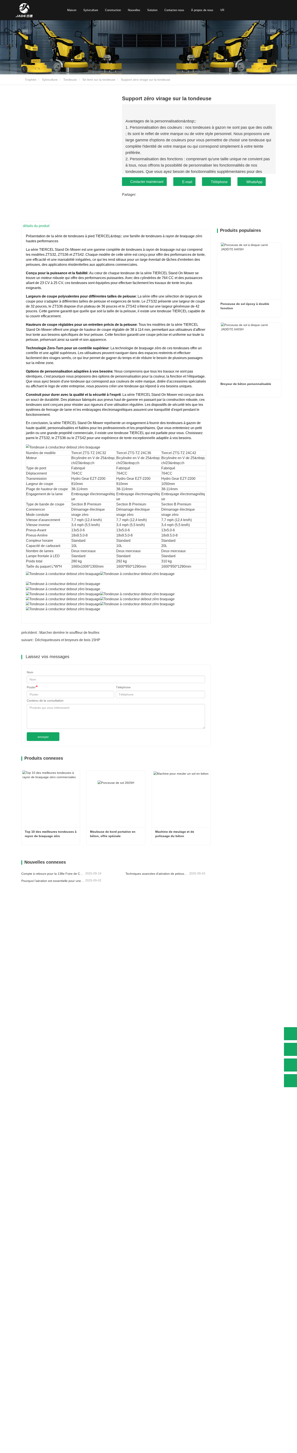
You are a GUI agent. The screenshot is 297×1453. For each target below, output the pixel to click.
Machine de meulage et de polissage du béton (175, 834)
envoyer (43, 737)
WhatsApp (254, 182)
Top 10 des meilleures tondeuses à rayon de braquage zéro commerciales (51, 834)
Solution (152, 10)
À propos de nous (202, 10)
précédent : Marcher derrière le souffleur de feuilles (60, 632)
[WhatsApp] (290, 1033)
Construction (113, 10)
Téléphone (219, 182)
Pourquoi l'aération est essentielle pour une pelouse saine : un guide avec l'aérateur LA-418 (52, 881)
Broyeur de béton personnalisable (245, 384)
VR (222, 10)
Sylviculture (90, 10)
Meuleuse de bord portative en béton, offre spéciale (113, 834)
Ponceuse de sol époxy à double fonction (245, 306)
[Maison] (24, 10)
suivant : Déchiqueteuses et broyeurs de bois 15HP (60, 640)
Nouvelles (134, 10)
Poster (31, 687)
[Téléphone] (290, 1049)
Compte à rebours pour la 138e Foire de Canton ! (52, 873)
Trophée (30, 79)
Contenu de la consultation (45, 700)
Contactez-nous (174, 10)
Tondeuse (70, 79)
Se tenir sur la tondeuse (98, 79)
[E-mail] (290, 1065)
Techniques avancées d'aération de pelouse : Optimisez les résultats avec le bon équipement (157, 873)
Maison (71, 10)
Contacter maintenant (146, 182)
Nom (30, 672)
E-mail (187, 182)
